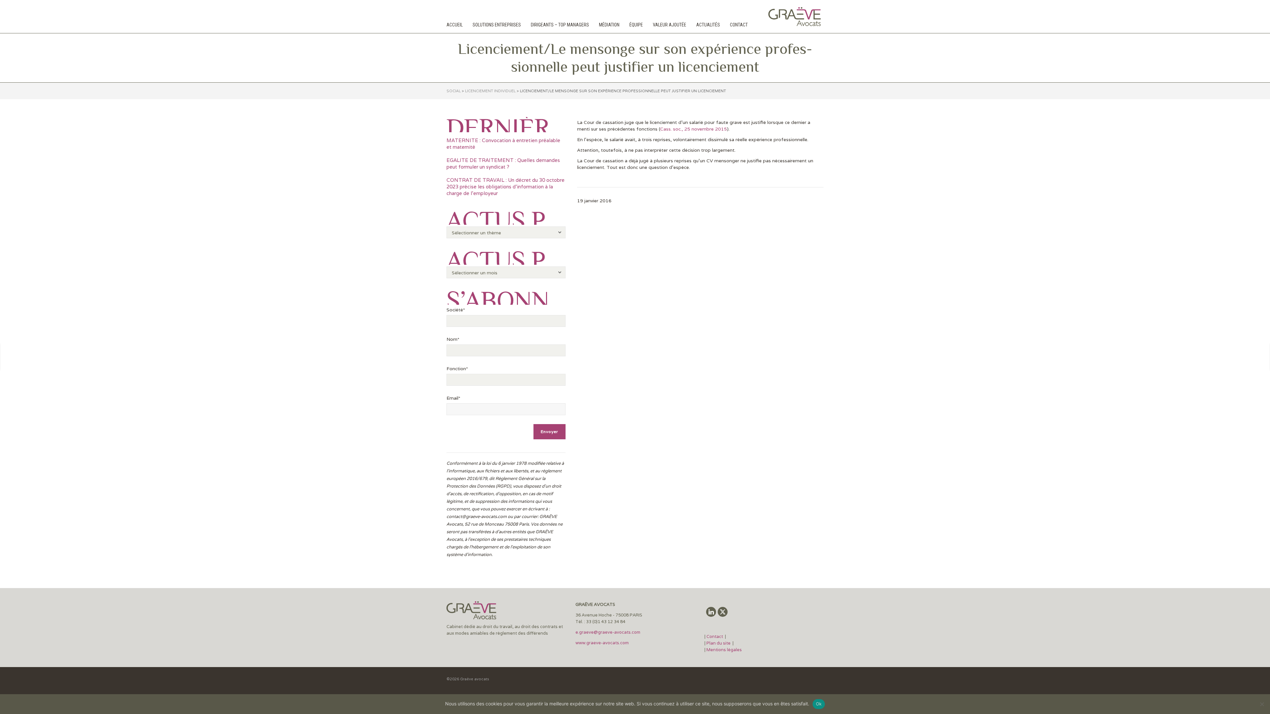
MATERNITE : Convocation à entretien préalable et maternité (503, 143)
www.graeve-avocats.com (602, 643)
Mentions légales (724, 650)
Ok (819, 703)
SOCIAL (453, 91)
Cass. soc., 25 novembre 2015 (693, 129)
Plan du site (718, 643)
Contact (715, 636)
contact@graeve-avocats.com (476, 516)
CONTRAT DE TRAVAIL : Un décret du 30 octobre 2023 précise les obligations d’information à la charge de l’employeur (505, 186)
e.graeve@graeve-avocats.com (607, 632)
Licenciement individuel (490, 91)
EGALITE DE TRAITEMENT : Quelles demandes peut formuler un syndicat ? (503, 163)
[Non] (1261, 704)
